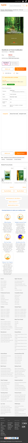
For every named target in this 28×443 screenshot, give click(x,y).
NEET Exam (17, 301)
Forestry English (10, 159)
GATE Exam (17, 298)
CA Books (2, 295)
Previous (2, 180)
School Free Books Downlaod (20, 413)
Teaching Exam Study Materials (6, 401)
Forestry (20, 9)
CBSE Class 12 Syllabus (5, 309)
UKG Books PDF (18, 363)
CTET (16, 326)
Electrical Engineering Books (20, 387)
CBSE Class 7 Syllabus (5, 316)
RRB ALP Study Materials (19, 374)
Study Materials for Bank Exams (6, 374)
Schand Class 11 (4, 358)
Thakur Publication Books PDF (6, 337)
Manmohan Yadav (13, 96)
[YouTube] (26, 423)
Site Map (9, 428)
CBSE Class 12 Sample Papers (20, 309)
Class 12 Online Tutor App (5, 409)
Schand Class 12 (4, 357)
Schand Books (3, 301)
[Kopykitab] (3, 4)
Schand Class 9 (4, 361)
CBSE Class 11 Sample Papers (20, 310)
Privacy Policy (3, 425)
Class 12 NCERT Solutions (6, 321)
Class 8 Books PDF (18, 355)
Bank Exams (17, 296)
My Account (17, 424)
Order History (17, 425)
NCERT (2, 290)
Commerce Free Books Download (21, 415)
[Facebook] (23, 423)
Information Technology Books (20, 388)
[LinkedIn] (23, 427)
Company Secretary (18, 329)
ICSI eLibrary (10, 422)
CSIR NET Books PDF (5, 398)
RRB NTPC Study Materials (20, 371)
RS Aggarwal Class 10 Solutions (7, 327)
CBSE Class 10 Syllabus (5, 312)
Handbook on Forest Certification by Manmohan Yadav (14, 157)
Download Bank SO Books (5, 371)
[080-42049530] (23, 1)
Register (19, 1)
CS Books (2, 296)
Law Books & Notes (18, 290)
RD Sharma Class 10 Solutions (6, 326)
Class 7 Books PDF (18, 357)
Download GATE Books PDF (20, 399)
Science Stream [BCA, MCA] (20, 284)
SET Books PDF (4, 399)
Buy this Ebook (7, 191)
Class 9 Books (3, 285)
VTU (15, 287)
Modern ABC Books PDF (5, 341)
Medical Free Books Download (20, 409)
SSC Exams (17, 302)
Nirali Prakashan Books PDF (6, 334)
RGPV (16, 288)
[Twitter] (24, 423)
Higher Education (8, 9)
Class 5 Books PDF (18, 360)
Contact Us (2, 418)
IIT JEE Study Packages (5, 384)
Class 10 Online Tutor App (5, 410)
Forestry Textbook (17, 159)
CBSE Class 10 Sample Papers (20, 312)
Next (25, 180)
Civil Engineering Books (19, 385)
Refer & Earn (17, 422)
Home (2, 9)
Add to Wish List (8, 73)
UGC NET (16, 321)
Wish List (16, 427)
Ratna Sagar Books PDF (5, 338)
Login (16, 1)
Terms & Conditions (3, 428)
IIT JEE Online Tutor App (5, 406)
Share (17, 73)
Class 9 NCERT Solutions (5, 329)
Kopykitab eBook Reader (10, 425)
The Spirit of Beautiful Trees (7, 182)
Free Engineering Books (19, 281)
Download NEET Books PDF (20, 396)
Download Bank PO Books (5, 368)
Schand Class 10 (4, 360)
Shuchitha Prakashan (5, 299)
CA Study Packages (4, 302)
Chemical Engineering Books (20, 390)
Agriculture (15, 9)
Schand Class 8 (4, 363)
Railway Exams (17, 295)
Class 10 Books (3, 284)
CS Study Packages (4, 304)
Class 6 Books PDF (18, 358)
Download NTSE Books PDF (20, 398)
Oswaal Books (3, 287)
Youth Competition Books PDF (6, 335)
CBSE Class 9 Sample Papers (20, 313)
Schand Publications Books (6, 355)
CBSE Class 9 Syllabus (5, 313)
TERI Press (12, 90)
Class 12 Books (3, 281)
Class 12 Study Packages (5, 382)
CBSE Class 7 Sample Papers (20, 316)
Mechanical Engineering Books (20, 382)
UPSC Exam (17, 304)
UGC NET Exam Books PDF (6, 395)
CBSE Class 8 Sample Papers (20, 315)
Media (2, 430)
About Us (2, 422)
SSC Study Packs (4, 387)
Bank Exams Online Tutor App (6, 407)
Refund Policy (3, 434)
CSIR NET (16, 323)
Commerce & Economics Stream (21, 285)
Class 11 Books (3, 282)
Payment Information (3, 432)
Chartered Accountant (19, 327)
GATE (16, 324)
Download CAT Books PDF (20, 401)
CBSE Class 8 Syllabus (5, 315)
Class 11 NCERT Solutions (6, 323)
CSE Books (17, 384)
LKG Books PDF (18, 361)
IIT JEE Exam (17, 299)
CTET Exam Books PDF (5, 396)
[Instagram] (24, 427)
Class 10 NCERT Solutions (6, 324)
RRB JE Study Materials (19, 368)
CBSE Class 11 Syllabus (5, 310)
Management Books (18, 282)
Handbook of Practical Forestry (20, 182)
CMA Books (3, 298)
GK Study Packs (4, 385)
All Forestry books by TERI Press (18, 91)
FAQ (1, 424)
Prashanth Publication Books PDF (7, 340)
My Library (17, 428)
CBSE (2, 288)
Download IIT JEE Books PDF (20, 395)
